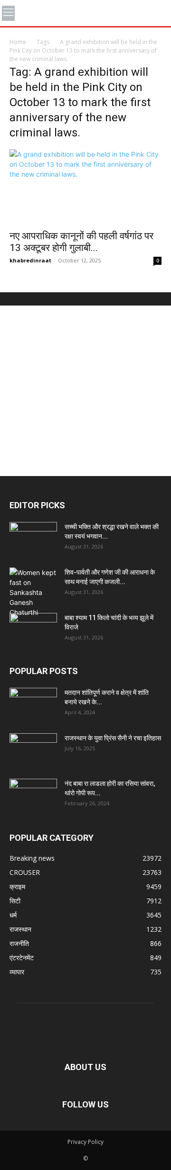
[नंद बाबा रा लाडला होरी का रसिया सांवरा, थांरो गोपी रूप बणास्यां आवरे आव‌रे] (33, 795)
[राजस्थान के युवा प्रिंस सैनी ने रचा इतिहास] (33, 749)
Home (18, 42)
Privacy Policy (85, 1142)
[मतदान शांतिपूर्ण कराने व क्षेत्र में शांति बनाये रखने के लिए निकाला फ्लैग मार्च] (33, 704)
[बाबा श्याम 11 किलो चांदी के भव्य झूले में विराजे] (33, 629)
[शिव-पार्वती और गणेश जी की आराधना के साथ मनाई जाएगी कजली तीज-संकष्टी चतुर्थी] (33, 592)
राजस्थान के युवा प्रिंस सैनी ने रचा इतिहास (113, 738)
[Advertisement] (85, 391)
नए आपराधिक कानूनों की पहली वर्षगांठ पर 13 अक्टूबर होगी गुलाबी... (81, 241)
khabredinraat (30, 260)
